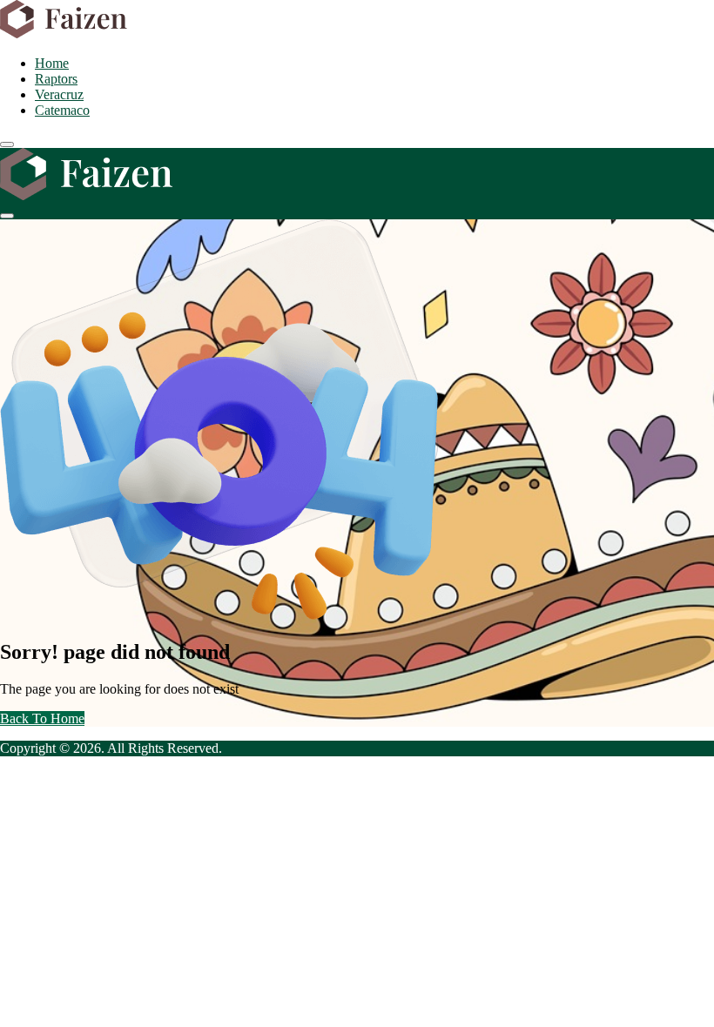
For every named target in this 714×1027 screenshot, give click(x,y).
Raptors (56, 78)
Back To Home (42, 718)
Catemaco (62, 110)
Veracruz (59, 94)
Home (52, 63)
